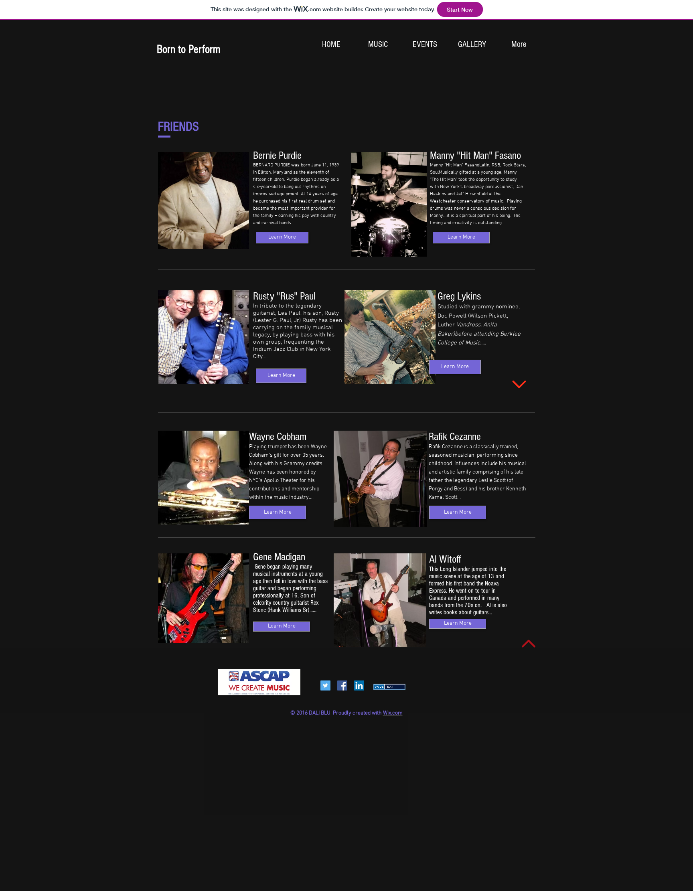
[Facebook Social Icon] (342, 685)
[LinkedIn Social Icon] (359, 685)
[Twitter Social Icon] (325, 685)
